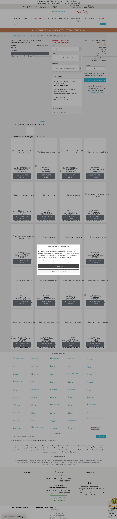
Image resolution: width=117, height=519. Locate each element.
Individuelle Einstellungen (59, 271)
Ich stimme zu (59, 266)
